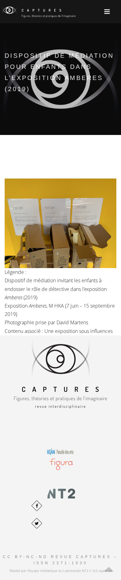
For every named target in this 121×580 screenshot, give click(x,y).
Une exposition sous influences (78, 331)
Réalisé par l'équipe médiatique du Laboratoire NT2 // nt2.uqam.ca (61, 570)
